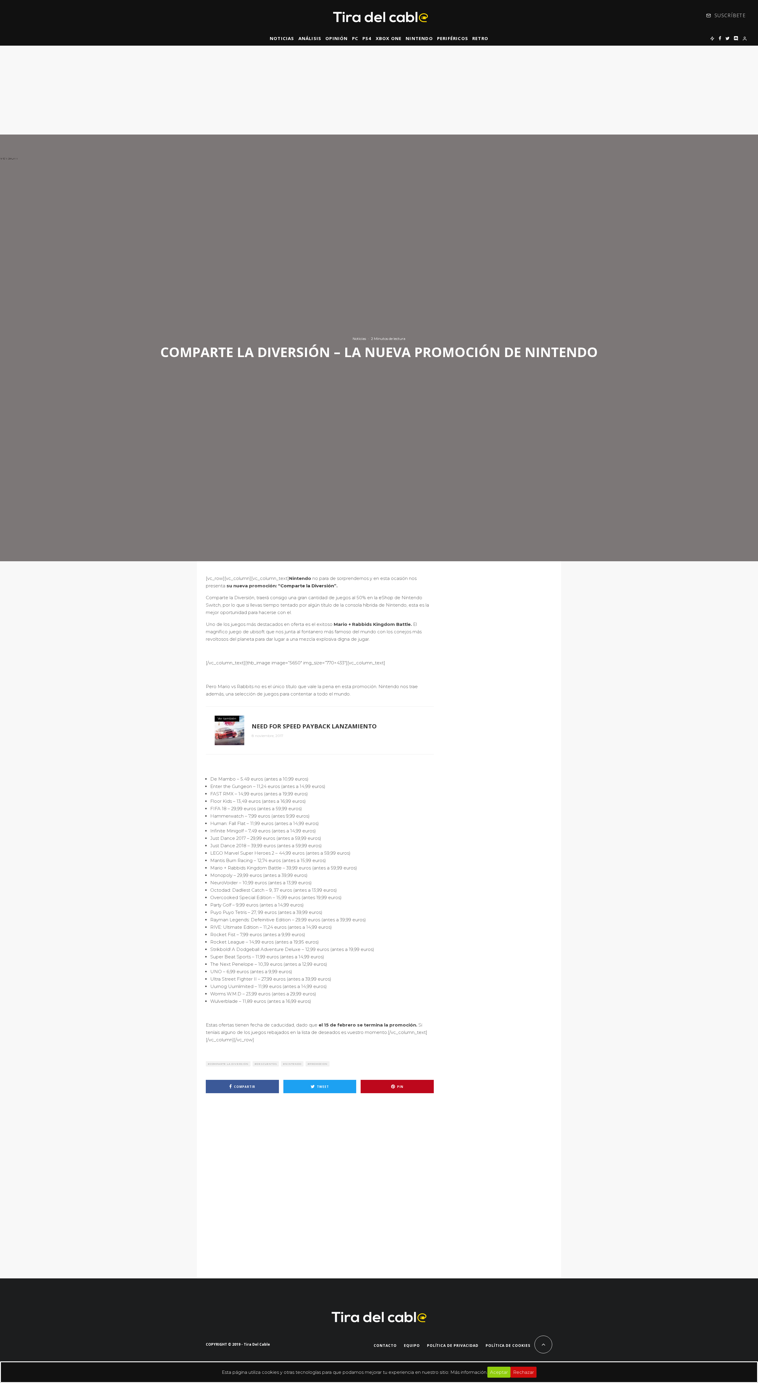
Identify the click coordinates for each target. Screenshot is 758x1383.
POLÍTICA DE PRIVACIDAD (452, 1345)
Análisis (310, 38)
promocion (318, 1063)
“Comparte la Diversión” (307, 586)
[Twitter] (727, 38)
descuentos (266, 1063)
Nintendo (419, 38)
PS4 (367, 38)
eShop (386, 597)
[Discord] (736, 38)
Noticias (282, 38)
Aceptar (499, 1372)
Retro (480, 38)
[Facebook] (720, 38)
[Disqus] (320, 1182)
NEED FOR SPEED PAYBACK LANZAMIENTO (314, 726)
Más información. (468, 1372)
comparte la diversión (229, 1063)
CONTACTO (385, 1345)
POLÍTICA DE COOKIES (508, 1345)
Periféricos (452, 38)
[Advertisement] (379, 90)
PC (355, 38)
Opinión (336, 38)
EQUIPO (412, 1345)
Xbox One (389, 38)
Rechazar (523, 1372)
